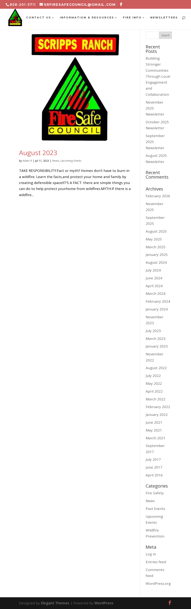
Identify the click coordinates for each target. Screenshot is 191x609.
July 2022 (153, 375)
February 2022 (158, 406)
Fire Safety (155, 493)
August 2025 (156, 231)
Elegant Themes (55, 603)
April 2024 (154, 285)
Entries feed (156, 561)
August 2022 (156, 367)
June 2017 (154, 467)
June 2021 (154, 422)
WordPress (103, 603)
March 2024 (155, 293)
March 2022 (155, 399)
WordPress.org (158, 583)
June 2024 (154, 278)
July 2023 (153, 330)
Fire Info (132, 17)
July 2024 (153, 270)
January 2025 (157, 254)
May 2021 (154, 430)
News (55, 160)
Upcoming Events (71, 160)
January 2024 (157, 309)
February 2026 (158, 196)
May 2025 (154, 239)
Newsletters (164, 17)
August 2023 (38, 152)
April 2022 (154, 391)
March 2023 (155, 338)
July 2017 (153, 459)
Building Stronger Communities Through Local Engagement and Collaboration (158, 76)
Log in (151, 554)
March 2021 (155, 438)
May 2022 (154, 383)
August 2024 (156, 262)
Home (15, 17)
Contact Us (38, 17)
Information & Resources (87, 17)
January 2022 (157, 414)
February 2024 (158, 301)
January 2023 (157, 346)
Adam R (27, 160)
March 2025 (155, 247)
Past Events (155, 508)
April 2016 (154, 475)
